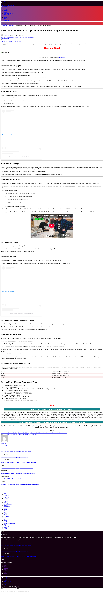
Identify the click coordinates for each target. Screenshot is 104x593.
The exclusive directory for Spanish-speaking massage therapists (14, 457)
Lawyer (5, 513)
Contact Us (6, 580)
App (5, 494)
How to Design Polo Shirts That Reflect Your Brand (12, 478)
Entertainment (8, 13)
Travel (5, 527)
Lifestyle (7, 20)
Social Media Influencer (9, 523)
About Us (6, 578)
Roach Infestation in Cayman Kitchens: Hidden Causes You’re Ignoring (16, 451)
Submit (17, 588)
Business (6, 10)
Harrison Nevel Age (13, 433)
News (5, 12)
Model (6, 18)
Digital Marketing (8, 504)
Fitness (5, 510)
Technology (6, 526)
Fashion (6, 17)
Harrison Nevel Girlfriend (37, 433)
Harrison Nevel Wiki (62, 433)
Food (5, 512)
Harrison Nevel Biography (24, 433)
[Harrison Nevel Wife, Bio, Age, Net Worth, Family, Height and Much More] (5, 38)
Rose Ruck (7, 35)
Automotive (6, 495)
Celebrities (7, 16)
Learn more (62, 57)
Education (6, 505)
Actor (5, 493)
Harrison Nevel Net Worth (50, 433)
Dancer (5, 502)
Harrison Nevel (4, 433)
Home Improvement (5, 27)
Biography (7, 14)
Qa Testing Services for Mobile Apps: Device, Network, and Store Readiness (17, 468)
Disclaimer (6, 583)
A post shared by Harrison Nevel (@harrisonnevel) (21, 156)
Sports (5, 524)
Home (5, 9)
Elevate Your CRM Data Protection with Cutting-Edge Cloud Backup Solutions (18, 473)
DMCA (5, 584)
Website (5, 528)
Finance (5, 509)
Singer (5, 520)
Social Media (7, 521)
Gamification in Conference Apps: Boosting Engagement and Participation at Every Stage (20, 484)
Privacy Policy (7, 581)
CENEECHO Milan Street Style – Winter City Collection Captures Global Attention (19, 462)
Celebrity (6, 501)
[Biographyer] (4, 6)
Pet (4, 519)
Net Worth (6, 516)
